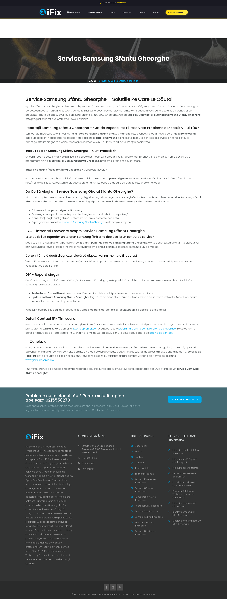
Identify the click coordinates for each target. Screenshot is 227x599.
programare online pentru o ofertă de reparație (147, 328)
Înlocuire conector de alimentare (184, 505)
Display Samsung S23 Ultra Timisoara (184, 513)
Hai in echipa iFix (95, 12)
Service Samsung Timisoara (144, 524)
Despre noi (127, 12)
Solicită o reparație (176, 12)
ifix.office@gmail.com (85, 328)
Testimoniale (142, 468)
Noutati (142, 12)
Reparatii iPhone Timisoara (144, 490)
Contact (156, 12)
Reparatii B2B (74, 12)
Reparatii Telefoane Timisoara (145, 481)
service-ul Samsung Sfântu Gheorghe (83, 222)
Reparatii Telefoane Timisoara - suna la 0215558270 (183, 494)
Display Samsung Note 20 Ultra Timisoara (186, 522)
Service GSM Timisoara (147, 511)
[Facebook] (106, 587)
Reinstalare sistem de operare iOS (184, 475)
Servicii (112, 12)
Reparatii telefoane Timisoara (145, 533)
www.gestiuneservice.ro (39, 360)
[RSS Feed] (120, 587)
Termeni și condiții (145, 473)
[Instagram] (113, 587)
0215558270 (88, 463)
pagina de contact (161, 333)
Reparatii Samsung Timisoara (145, 498)
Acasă (92, 81)
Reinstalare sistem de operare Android (184, 484)
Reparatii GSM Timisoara (148, 505)
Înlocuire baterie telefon (185, 467)
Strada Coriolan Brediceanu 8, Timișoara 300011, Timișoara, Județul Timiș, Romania (101, 449)
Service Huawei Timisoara (149, 516)
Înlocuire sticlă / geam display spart (184, 461)
